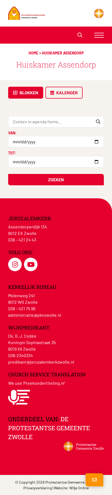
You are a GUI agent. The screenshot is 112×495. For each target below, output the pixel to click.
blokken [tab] (28, 92)
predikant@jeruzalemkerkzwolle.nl (41, 361)
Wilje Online (79, 488)
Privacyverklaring (37, 488)
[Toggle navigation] (99, 35)
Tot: (12, 153)
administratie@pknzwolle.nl (34, 315)
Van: (12, 133)
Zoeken (56, 179)
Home (33, 53)
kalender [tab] (66, 92)
